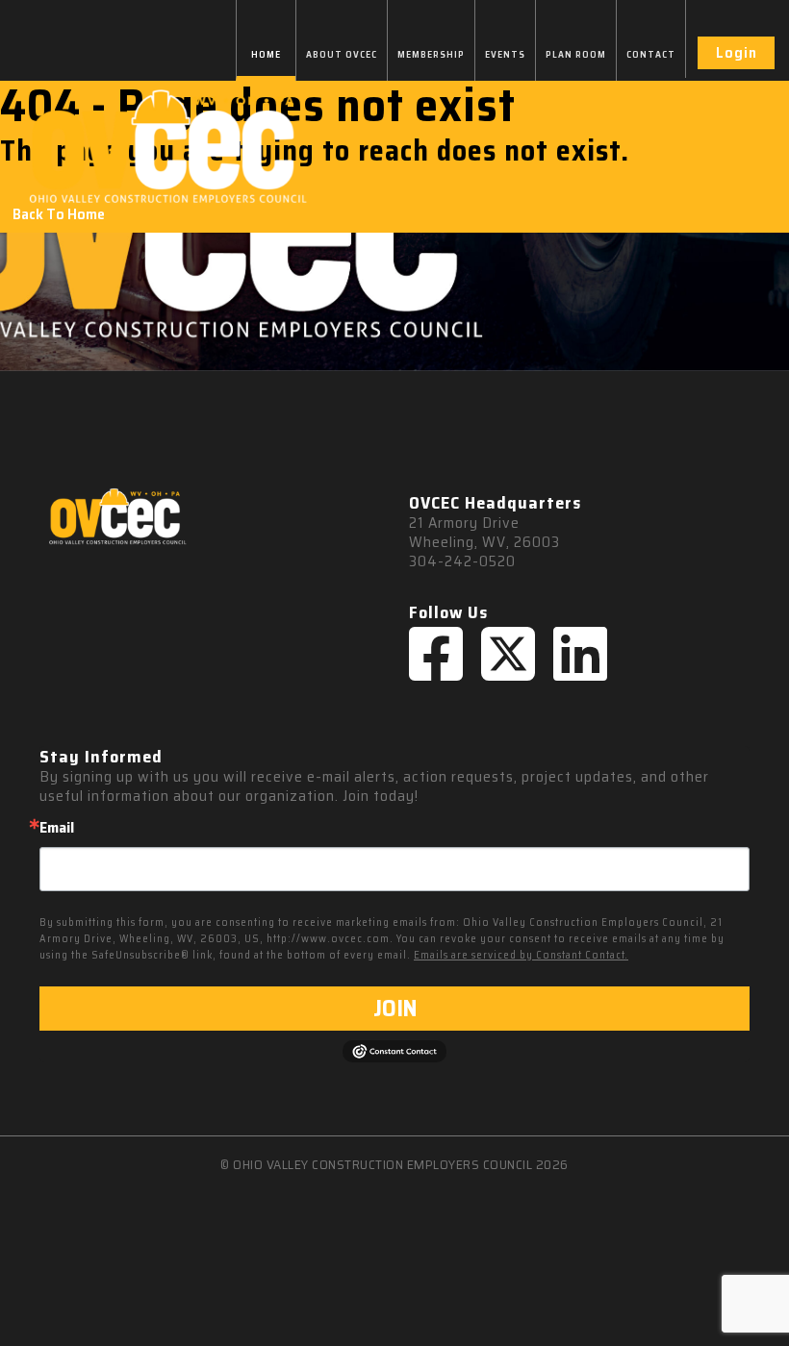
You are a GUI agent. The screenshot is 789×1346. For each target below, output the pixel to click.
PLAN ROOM (576, 54)
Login (736, 52)
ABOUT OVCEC (341, 54)
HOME (266, 54)
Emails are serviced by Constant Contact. (521, 955)
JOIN (395, 1008)
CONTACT (650, 54)
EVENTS (505, 54)
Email (56, 827)
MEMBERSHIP (431, 54)
